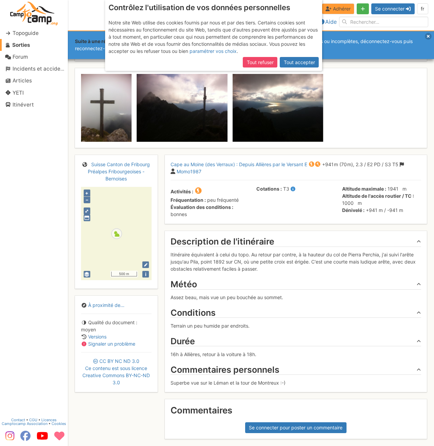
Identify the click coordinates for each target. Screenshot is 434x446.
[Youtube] (42, 438)
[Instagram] (8, 438)
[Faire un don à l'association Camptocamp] (59, 438)
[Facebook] (25, 438)
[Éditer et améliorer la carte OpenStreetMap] (145, 264)
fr (422, 9)
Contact (18, 420)
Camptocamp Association (24, 423)
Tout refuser (260, 62)
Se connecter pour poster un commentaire (295, 427)
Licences (49, 420)
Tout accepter (299, 62)
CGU (33, 420)
